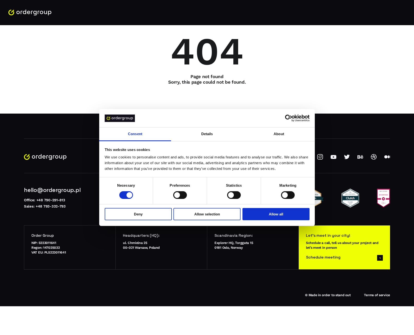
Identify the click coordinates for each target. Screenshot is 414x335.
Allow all (276, 214)
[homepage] (30, 12)
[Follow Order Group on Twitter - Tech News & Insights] (347, 158)
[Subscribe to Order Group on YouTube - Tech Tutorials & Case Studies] (333, 158)
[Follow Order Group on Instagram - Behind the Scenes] (320, 158)
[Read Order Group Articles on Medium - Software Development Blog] (387, 158)
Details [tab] (207, 134)
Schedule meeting (323, 257)
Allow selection (207, 214)
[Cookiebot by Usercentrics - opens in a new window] (289, 118)
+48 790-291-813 (50, 200)
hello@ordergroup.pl (52, 190)
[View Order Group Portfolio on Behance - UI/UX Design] (360, 158)
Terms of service (377, 295)
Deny (138, 214)
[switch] (180, 195)
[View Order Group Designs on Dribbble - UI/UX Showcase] (374, 158)
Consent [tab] (135, 134)
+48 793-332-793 (51, 206)
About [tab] (279, 134)
